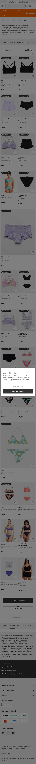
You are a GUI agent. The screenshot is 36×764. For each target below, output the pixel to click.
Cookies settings (18, 386)
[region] (18, 382)
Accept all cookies (18, 391)
